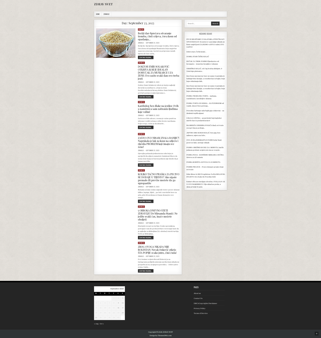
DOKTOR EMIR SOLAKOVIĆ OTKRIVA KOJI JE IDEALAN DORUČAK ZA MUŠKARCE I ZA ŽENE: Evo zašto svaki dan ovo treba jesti (158, 72)
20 (105, 313)
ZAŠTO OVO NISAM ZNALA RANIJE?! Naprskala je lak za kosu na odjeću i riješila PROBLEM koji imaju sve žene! (158, 142)
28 (109, 318)
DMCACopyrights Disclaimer (205, 303)
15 (114, 308)
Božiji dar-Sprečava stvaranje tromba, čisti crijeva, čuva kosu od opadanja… (157, 36)
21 (109, 313)
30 (118, 318)
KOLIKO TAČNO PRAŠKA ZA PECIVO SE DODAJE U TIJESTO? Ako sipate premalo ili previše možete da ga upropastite (158, 178)
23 (118, 313)
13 (105, 308)
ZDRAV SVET (103, 4)
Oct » (102, 324)
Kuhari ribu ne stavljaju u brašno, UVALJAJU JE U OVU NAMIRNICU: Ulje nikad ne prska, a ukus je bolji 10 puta (205, 184)
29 (114, 318)
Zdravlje (141, 43)
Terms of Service (201, 313)
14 (109, 308)
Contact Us (198, 298)
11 (96, 308)
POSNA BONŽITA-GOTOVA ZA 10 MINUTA (203, 162)
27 (105, 318)
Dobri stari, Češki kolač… (196, 52)
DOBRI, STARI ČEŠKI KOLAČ (197, 57)
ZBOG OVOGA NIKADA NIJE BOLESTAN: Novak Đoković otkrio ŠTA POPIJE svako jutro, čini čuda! (157, 249)
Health (141, 29)
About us (197, 293)
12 (100, 308)
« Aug (96, 324)
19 (100, 313)
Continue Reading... (146, 57)
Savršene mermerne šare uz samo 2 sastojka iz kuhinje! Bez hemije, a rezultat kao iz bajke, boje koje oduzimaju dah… (205, 78)
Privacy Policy (199, 308)
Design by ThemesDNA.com (161, 335)
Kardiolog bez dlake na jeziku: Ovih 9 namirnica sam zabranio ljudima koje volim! (158, 109)
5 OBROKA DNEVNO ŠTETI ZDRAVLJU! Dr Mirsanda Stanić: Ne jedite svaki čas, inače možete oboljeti (158, 215)
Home (98, 14)
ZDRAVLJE (106, 14)
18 (96, 313)
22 (114, 313)
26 (101, 318)
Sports (141, 63)
